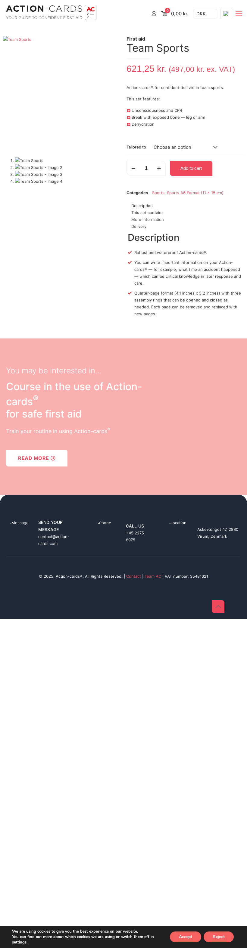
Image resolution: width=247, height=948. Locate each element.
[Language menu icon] (226, 13)
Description (142, 205)
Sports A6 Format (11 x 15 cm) (195, 192)
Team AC (153, 576)
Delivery (138, 226)
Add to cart (191, 168)
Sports (158, 192)
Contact (133, 576)
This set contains (147, 212)
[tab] (185, 205)
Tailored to (136, 147)
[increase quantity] (159, 168)
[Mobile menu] (239, 13)
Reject (219, 937)
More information (147, 219)
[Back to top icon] (218, 606)
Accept (185, 937)
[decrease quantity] (133, 168)
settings (19, 942)
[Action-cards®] (51, 13)
